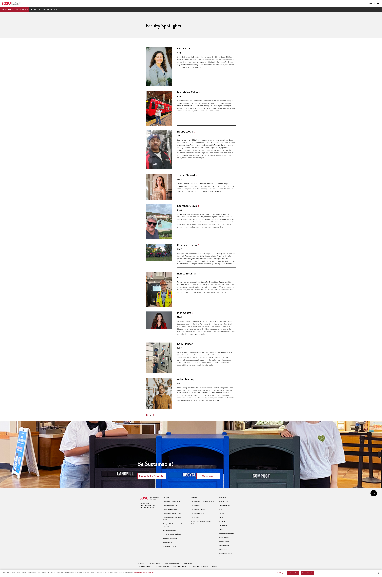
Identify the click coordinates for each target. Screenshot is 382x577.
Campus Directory (224, 505)
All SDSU (371, 3)
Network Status (224, 542)
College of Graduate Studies (172, 513)
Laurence (187, 206)
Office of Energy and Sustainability (14, 9)
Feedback (215, 566)
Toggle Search (361, 3)
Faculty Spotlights (49, 9)
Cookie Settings (187, 563)
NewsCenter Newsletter (226, 534)
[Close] (379, 573)
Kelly (185, 344)
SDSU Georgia (195, 505)
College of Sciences (169, 530)
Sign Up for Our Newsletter (151, 475)
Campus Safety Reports (145, 566)
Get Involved (207, 475)
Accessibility (141, 563)
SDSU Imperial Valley (198, 509)
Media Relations (224, 538)
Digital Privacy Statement (172, 563)
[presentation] (165, 498)
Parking (221, 513)
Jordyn (186, 175)
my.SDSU (222, 521)
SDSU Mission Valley (197, 513)
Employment (223, 526)
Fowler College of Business (172, 534)
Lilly (183, 48)
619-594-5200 (144, 503)
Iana (184, 313)
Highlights (34, 9)
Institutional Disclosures (162, 566)
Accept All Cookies (307, 573)
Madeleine (187, 92)
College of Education (170, 505)
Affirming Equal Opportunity (200, 566)
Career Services (224, 546)
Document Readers (155, 563)
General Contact (224, 501)
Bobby (185, 132)
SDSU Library (167, 542)
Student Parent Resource (180, 566)
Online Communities (225, 554)
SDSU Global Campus (170, 538)
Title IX (221, 530)
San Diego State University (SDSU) (202, 501)
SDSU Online (195, 518)
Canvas (221, 518)
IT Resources (223, 550)
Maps (220, 509)
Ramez (187, 273)
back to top (373, 493)
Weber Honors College (170, 546)
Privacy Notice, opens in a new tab (143, 572)
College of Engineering (170, 509)
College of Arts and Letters (172, 501)
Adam (185, 379)
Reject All (293, 573)
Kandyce (187, 245)
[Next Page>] (153, 415)
